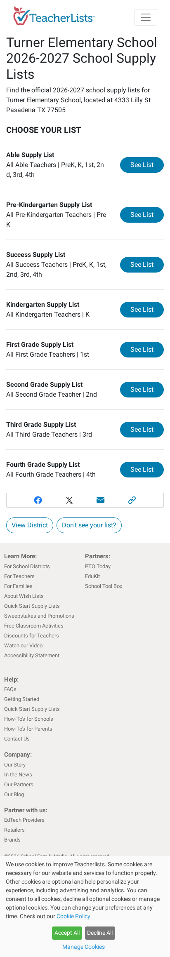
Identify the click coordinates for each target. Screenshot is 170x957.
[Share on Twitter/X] (69, 500)
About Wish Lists (24, 596)
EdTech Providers (24, 820)
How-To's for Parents (28, 729)
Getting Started (21, 699)
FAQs (10, 689)
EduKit (92, 576)
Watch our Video (23, 645)
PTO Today (98, 566)
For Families (18, 586)
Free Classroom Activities (34, 626)
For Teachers (19, 576)
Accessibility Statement (31, 655)
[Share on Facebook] (38, 500)
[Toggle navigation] (145, 17)
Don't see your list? (89, 525)
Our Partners (18, 784)
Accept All (67, 932)
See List (147, 164)
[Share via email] (100, 500)
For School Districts (27, 566)
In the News (18, 774)
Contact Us (17, 739)
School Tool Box (103, 586)
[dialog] (85, 906)
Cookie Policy (73, 916)
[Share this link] (132, 500)
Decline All (100, 932)
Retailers (14, 830)
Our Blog (14, 794)
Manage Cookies (83, 946)
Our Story (15, 765)
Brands (12, 840)
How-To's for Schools (28, 719)
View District (30, 525)
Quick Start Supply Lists (32, 606)
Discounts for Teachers (31, 636)
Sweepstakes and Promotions (39, 616)
